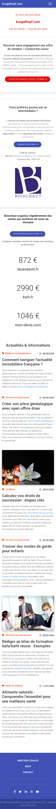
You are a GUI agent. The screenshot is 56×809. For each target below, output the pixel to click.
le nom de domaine (28, 14)
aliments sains (30, 723)
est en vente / (28, 28)
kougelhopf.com (28, 22)
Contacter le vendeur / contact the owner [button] (26, 79)
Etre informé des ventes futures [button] (26, 234)
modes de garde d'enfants (14, 576)
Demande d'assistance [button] (26, 144)
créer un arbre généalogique (40, 421)
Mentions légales (28, 760)
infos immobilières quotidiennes (33, 386)
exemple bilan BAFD (22, 668)
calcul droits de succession (40, 513)
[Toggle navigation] (50, 3)
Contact (28, 772)
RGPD (28, 766)
